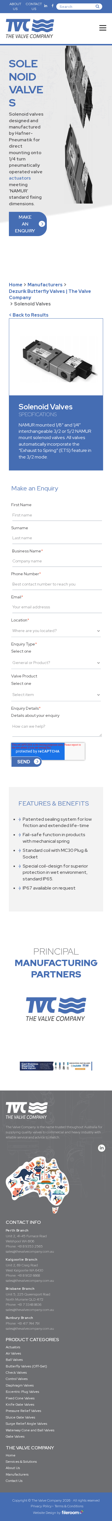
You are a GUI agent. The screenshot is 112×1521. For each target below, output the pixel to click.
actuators (20, 178)
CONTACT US (34, 6)
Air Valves (13, 1353)
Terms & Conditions (69, 1506)
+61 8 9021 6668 (28, 1275)
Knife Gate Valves (20, 1404)
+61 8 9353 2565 (30, 1246)
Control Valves (17, 1379)
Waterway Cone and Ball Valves (30, 1430)
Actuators (13, 1347)
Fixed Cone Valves (20, 1398)
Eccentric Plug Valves (22, 1391)
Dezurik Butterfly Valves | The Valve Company (50, 294)
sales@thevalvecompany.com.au (30, 1251)
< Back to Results (29, 315)
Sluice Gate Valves (20, 1417)
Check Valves (16, 1372)
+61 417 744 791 (28, 1323)
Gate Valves (15, 1436)
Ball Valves (14, 1359)
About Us (13, 1468)
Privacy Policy (41, 1506)
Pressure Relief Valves (23, 1411)
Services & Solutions (21, 1461)
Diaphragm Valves (20, 1385)
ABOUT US (15, 6)
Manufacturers (45, 285)
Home (15, 285)
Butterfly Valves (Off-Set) (26, 1366)
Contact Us (14, 1480)
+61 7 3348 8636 (29, 1304)
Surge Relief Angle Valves (26, 1423)
